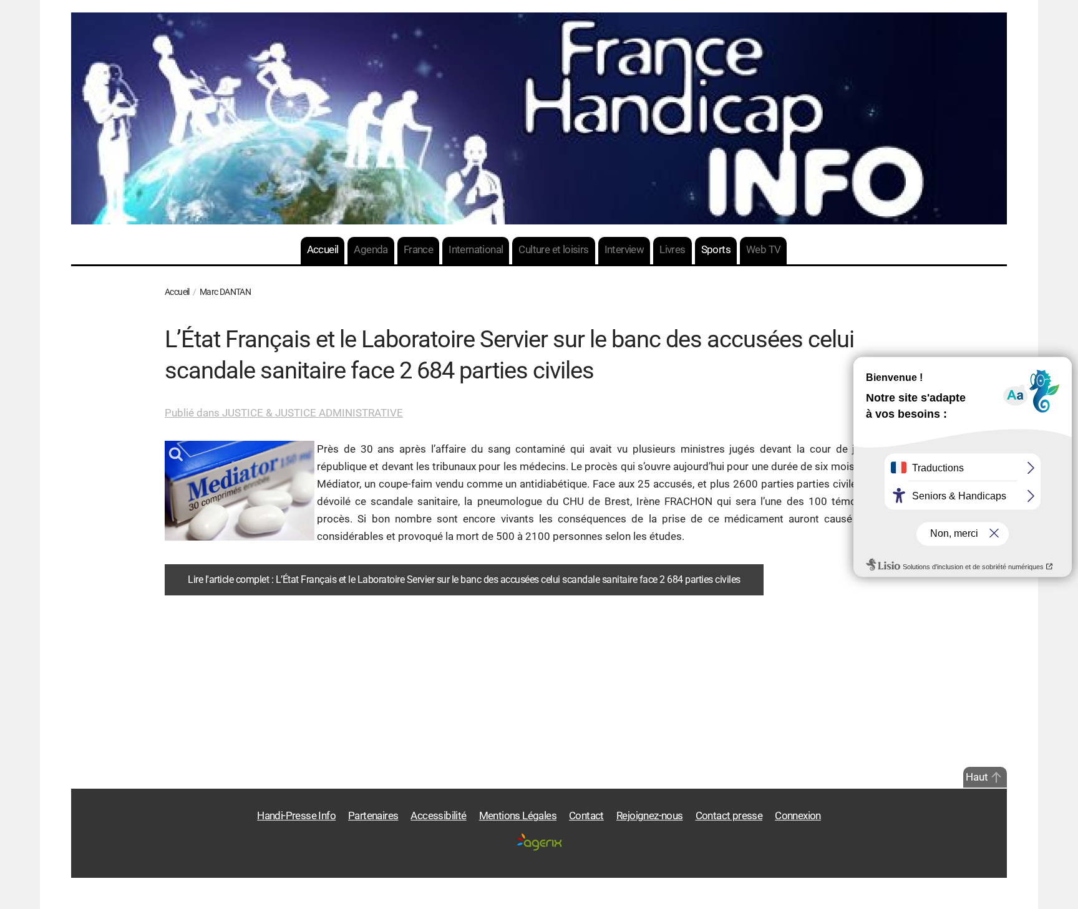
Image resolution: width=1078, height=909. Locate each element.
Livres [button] (672, 250)
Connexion (798, 816)
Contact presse (729, 816)
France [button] (418, 250)
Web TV (763, 250)
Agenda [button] (370, 250)
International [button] (476, 250)
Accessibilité (438, 816)
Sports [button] (716, 250)
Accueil (323, 250)
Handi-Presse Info (296, 816)
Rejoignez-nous (649, 816)
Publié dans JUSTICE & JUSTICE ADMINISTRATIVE (284, 413)
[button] (996, 777)
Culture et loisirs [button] (553, 250)
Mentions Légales (517, 816)
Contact (586, 816)
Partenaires (373, 816)
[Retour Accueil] (539, 118)
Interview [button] (624, 250)
